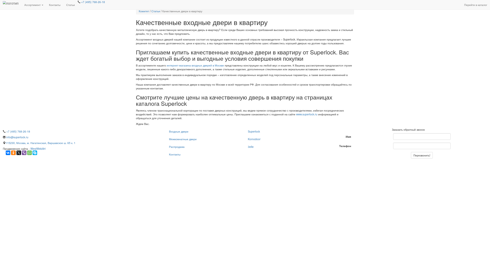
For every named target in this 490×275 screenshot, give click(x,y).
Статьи (70, 5)
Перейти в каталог (475, 5)
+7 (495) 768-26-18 (92, 2)
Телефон (345, 146)
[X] (18, 152)
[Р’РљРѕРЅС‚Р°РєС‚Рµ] (8, 152)
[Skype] (35, 152)
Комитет (144, 11)
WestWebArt (38, 148)
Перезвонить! (421, 155)
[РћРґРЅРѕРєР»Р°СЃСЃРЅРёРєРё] (13, 152)
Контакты (54, 5)
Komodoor (254, 139)
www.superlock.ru (306, 114)
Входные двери (178, 131)
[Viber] (24, 152)
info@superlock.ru (17, 137)
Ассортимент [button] (32, 5)
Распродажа (177, 147)
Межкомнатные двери (183, 139)
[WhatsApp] (29, 152)
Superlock (254, 131)
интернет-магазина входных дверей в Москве (195, 65)
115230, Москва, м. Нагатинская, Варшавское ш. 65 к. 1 (40, 143)
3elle (251, 147)
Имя (348, 136)
